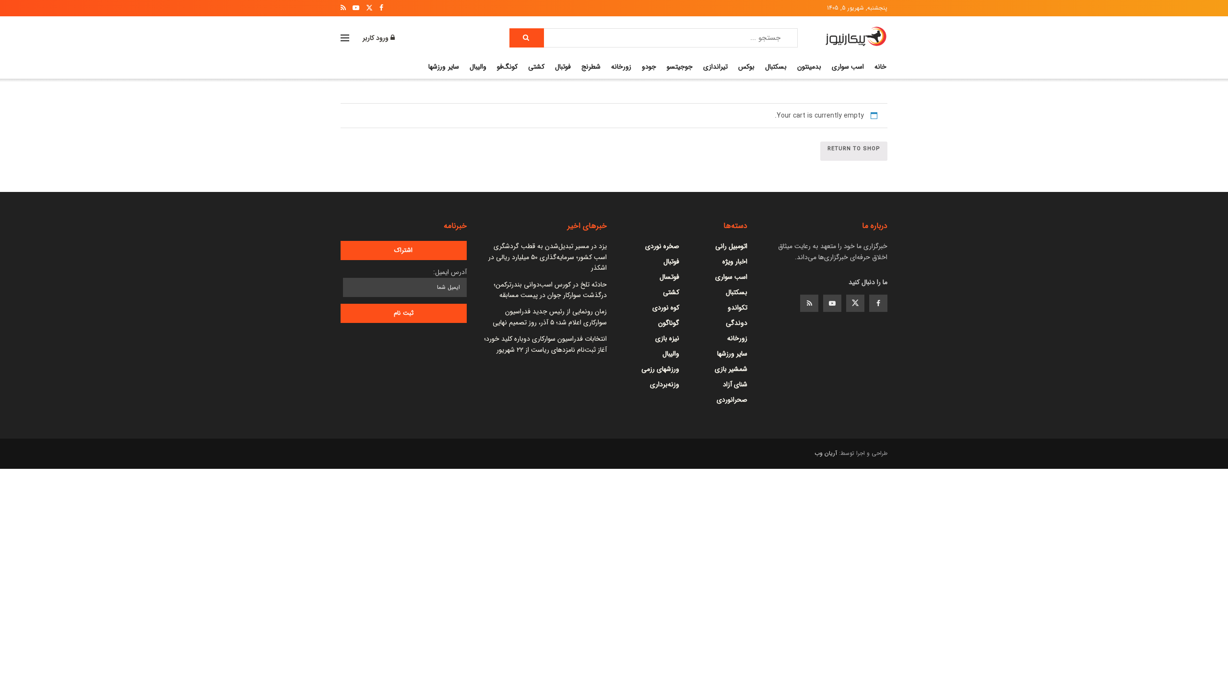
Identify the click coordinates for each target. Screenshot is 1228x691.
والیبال (478, 66)
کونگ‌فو (507, 66)
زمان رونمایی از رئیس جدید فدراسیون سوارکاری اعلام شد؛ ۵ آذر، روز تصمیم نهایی (550, 316)
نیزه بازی (667, 338)
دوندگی (736, 323)
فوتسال (669, 277)
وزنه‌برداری (664, 384)
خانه (880, 66)
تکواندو (737, 307)
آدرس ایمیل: (450, 272)
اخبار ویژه (734, 261)
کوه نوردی (665, 307)
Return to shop (853, 149)
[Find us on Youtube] (832, 303)
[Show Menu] (345, 38)
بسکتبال (776, 66)
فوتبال (563, 66)
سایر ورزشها (443, 66)
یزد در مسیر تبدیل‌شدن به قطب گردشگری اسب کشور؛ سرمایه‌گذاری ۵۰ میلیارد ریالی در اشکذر (547, 257)
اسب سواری (848, 66)
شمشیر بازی (731, 369)
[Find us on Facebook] (878, 303)
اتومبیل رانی (731, 246)
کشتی (536, 66)
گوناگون (668, 323)
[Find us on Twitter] (855, 303)
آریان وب (826, 453)
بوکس (746, 66)
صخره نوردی (662, 246)
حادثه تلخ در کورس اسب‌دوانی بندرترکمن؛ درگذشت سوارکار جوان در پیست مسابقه (550, 289)
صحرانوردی (732, 399)
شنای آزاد (735, 384)
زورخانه (621, 66)
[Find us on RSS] (809, 303)
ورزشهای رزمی (660, 369)
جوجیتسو (680, 66)
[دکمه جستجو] (526, 38)
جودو (649, 66)
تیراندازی (715, 66)
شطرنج (591, 66)
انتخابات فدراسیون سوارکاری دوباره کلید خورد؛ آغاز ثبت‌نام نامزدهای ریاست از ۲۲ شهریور (545, 344)
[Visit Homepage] (856, 38)
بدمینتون (809, 66)
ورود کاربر (376, 38)
